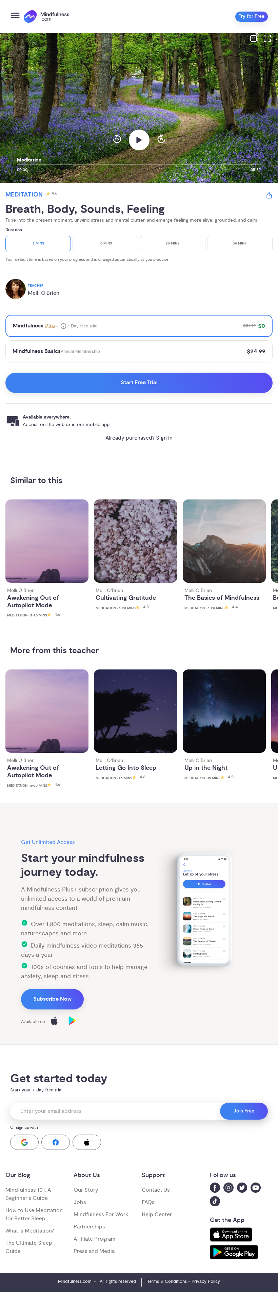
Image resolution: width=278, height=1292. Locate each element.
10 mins (105, 243)
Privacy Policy (206, 1281)
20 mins (172, 243)
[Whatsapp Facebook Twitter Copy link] (269, 196)
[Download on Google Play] (72, 1021)
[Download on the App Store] (54, 1021)
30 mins (239, 243)
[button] (24, 1142)
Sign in (164, 438)
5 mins (38, 243)
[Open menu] (15, 16)
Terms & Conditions (167, 1281)
